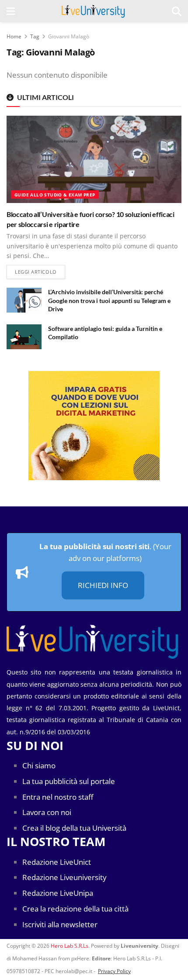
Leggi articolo (40, 271)
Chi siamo (39, 765)
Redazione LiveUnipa (57, 893)
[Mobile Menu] (11, 11)
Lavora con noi (46, 812)
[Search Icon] (176, 11)
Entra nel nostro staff (57, 797)
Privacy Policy (114, 971)
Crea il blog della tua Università (74, 828)
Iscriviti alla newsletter (59, 924)
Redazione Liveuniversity (64, 877)
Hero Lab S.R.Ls (69, 945)
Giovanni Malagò (68, 36)
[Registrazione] (94, 425)
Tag (34, 36)
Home (14, 36)
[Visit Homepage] (93, 11)
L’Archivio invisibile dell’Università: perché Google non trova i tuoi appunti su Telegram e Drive (109, 300)
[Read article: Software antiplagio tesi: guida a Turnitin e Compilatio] (24, 336)
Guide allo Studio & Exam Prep (54, 195)
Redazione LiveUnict (56, 862)
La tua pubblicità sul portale (68, 781)
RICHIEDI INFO (103, 585)
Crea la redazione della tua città (75, 909)
